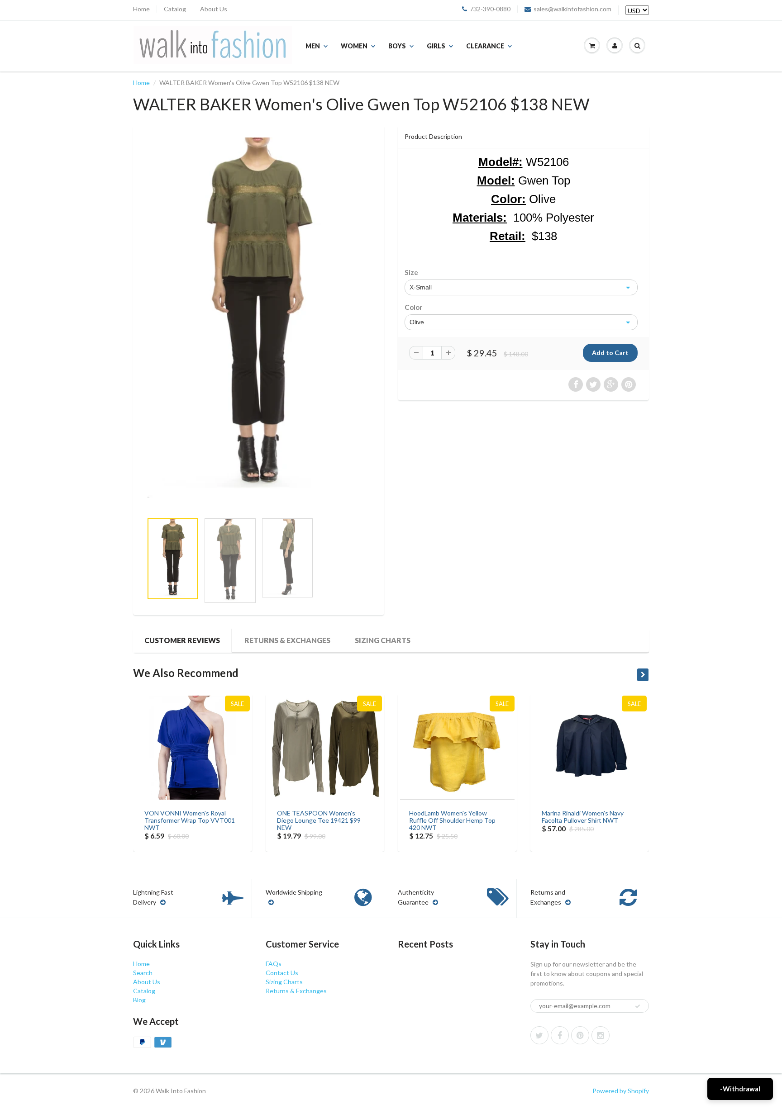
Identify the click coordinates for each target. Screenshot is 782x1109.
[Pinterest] (580, 1035)
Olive (417, 322)
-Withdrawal (740, 1089)
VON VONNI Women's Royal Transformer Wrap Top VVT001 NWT (189, 820)
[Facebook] (560, 1035)
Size (411, 272)
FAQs (273, 963)
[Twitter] (539, 1035)
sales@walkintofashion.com (572, 9)
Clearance (485, 46)
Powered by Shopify (620, 1091)
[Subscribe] (637, 1006)
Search (143, 972)
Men (312, 46)
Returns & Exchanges (287, 640)
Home (141, 9)
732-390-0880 (490, 9)
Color (413, 307)
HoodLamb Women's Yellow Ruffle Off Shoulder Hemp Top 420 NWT (452, 820)
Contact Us (282, 972)
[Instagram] (600, 1035)
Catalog (175, 9)
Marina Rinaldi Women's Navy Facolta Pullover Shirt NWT (583, 816)
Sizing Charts (382, 640)
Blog (139, 1000)
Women (354, 46)
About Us (213, 9)
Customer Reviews (182, 640)
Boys (397, 46)
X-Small (421, 287)
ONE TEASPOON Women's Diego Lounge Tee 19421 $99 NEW (319, 820)
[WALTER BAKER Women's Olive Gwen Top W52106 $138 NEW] (258, 317)
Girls (436, 46)
